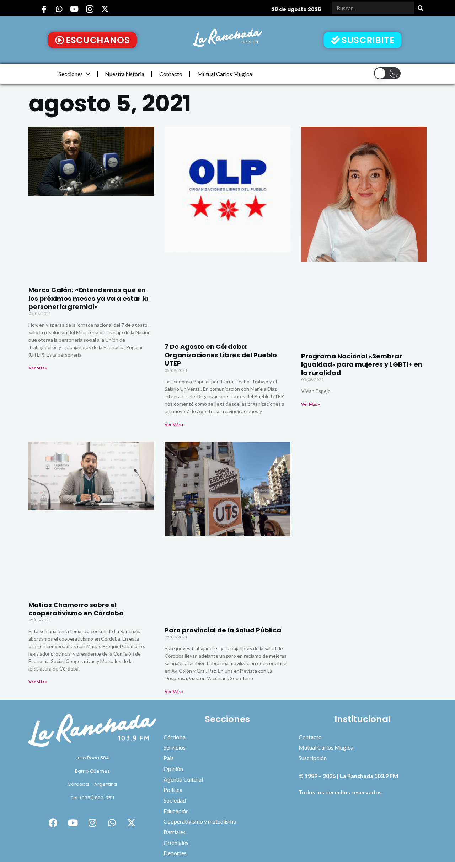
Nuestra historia (124, 73)
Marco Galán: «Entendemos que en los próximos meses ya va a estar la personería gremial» (88, 298)
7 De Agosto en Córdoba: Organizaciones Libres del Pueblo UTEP (221, 355)
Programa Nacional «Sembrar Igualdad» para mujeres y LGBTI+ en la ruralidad (361, 364)
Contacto (170, 73)
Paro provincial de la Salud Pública (223, 630)
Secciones (71, 73)
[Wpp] (59, 9)
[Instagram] (89, 9)
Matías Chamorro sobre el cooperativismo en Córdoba (76, 608)
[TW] (105, 9)
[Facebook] (43, 9)
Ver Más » (37, 367)
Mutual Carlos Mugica (224, 73)
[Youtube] (74, 9)
